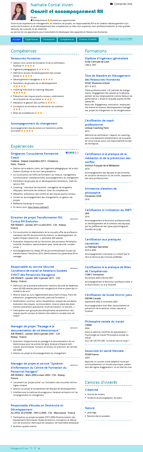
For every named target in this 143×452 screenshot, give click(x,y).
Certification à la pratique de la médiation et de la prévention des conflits (108, 158)
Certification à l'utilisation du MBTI (108, 210)
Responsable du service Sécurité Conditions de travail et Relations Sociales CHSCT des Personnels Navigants (39, 271)
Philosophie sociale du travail (104, 321)
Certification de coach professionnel (99, 123)
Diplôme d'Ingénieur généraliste (106, 58)
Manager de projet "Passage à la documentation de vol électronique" (35, 328)
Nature (90, 408)
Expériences (22, 146)
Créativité (91, 390)
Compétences (24, 51)
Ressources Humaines (25, 58)
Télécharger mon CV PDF (120, 38)
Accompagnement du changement (34, 123)
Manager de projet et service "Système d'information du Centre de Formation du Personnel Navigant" (39, 367)
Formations (96, 51)
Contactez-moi (123, 4)
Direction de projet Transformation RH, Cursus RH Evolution (37, 219)
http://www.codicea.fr (38, 207)
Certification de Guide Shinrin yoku (108, 295)
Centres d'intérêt (101, 382)
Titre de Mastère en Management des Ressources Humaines (107, 78)
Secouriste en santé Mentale (104, 351)
